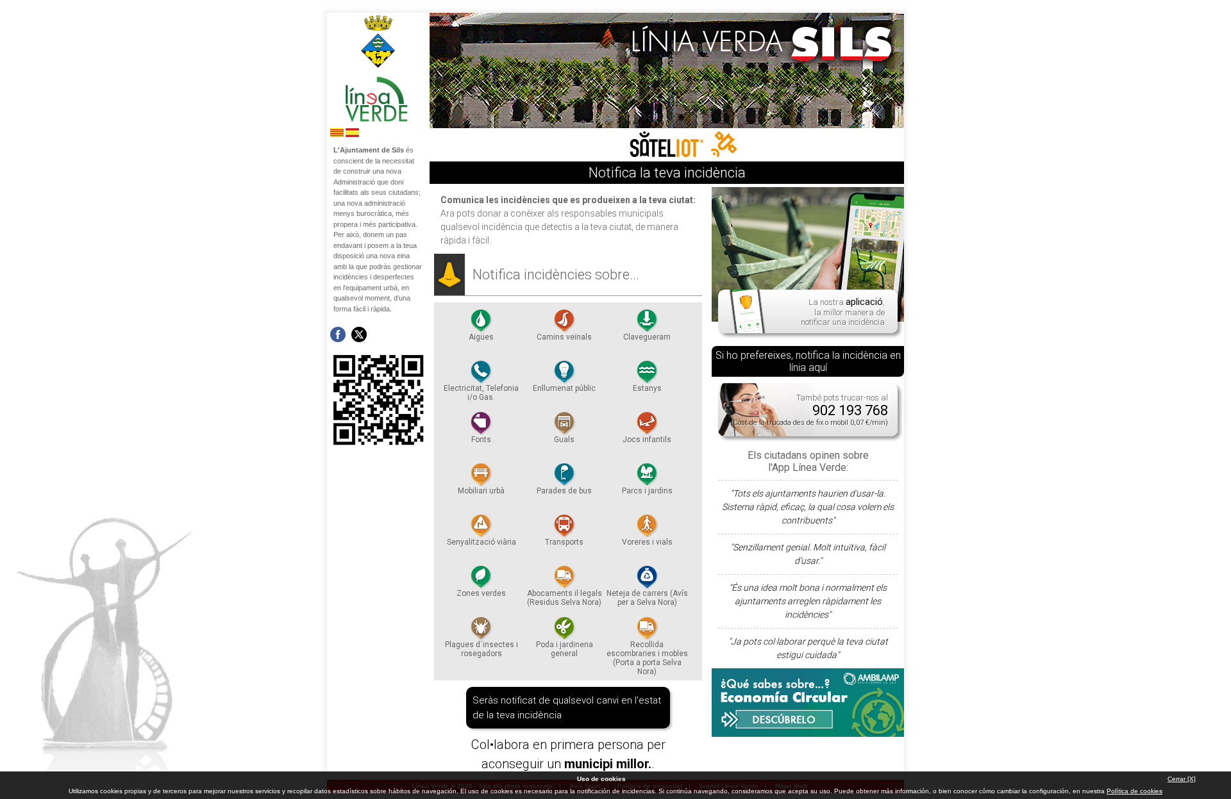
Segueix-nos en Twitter (359, 334)
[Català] (337, 134)
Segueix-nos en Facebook (338, 334)
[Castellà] (352, 134)
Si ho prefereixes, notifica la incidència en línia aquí (808, 361)
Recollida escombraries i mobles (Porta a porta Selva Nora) (647, 658)
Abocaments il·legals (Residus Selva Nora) (564, 598)
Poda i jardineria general (564, 649)
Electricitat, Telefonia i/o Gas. (481, 393)
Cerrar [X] (1182, 778)
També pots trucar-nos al (809, 410)
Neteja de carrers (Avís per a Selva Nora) (647, 598)
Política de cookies (1134, 791)
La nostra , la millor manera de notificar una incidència (843, 311)
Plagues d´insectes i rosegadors (481, 649)
